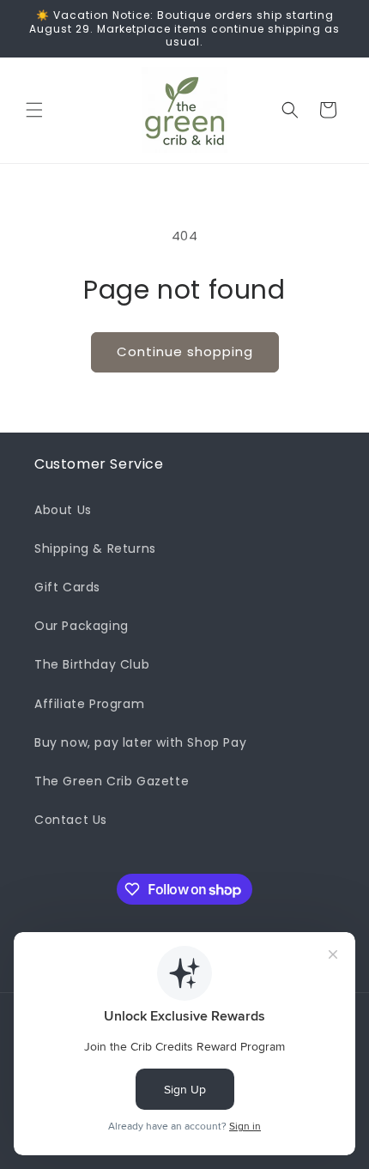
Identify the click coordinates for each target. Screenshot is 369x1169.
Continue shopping (185, 351)
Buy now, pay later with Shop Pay (140, 742)
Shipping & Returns (95, 548)
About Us (63, 509)
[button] (34, 110)
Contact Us (70, 819)
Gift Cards (67, 587)
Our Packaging (81, 625)
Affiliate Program (89, 703)
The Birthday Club (91, 664)
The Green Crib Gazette (111, 781)
